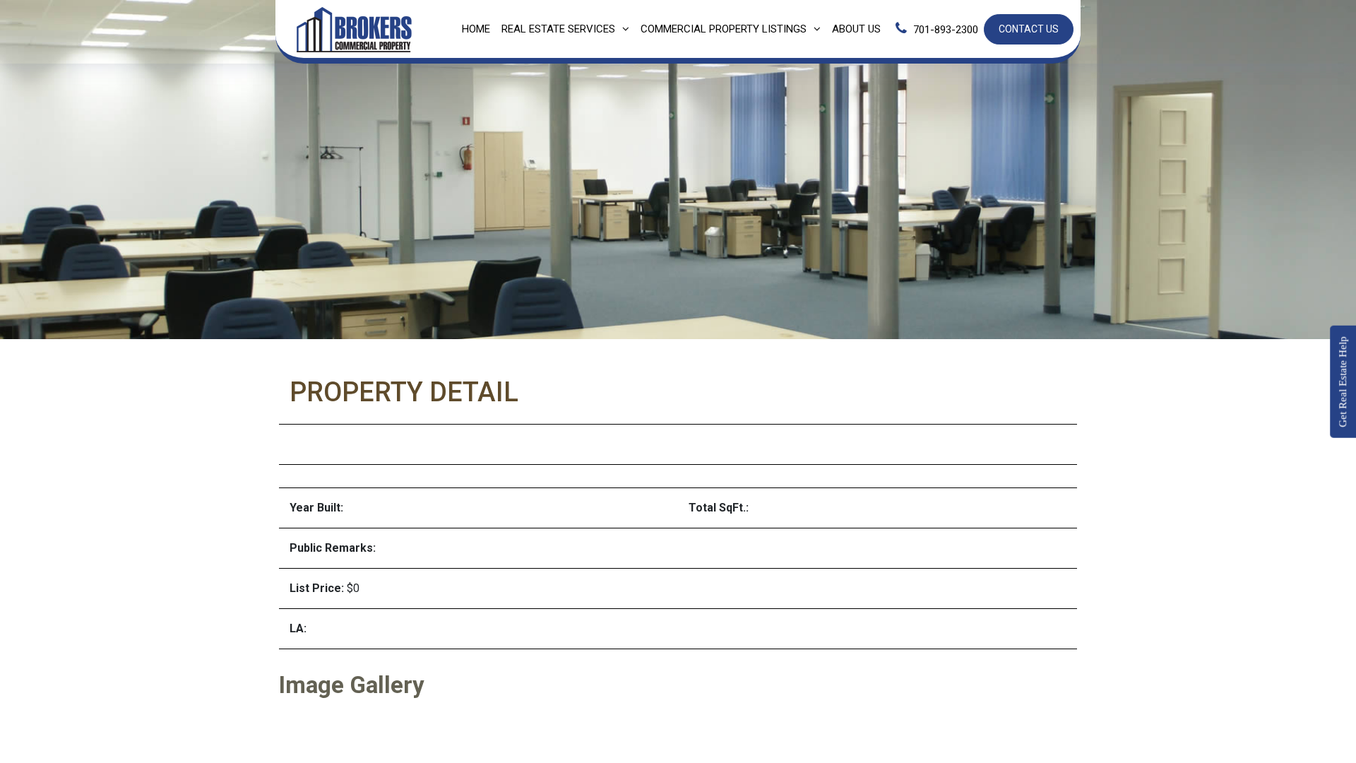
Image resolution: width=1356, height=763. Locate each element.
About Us (856, 29)
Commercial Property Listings (724, 29)
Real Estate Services (558, 29)
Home (476, 29)
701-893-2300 (945, 29)
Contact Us (1029, 29)
